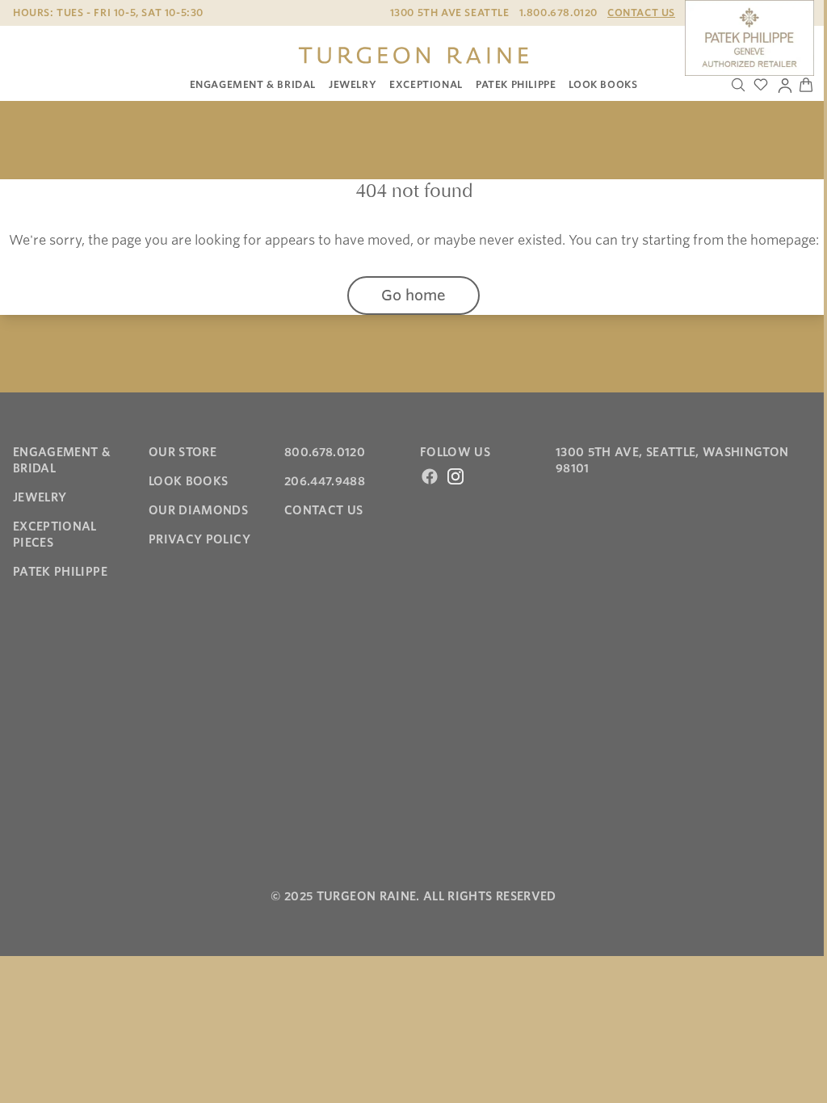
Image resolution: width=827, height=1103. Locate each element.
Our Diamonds (198, 510)
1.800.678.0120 (558, 12)
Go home (413, 295)
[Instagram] (455, 476)
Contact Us (641, 12)
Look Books (603, 84)
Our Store (182, 452)
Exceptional (426, 84)
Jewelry (352, 84)
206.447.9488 (324, 481)
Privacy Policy (199, 539)
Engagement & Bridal (253, 84)
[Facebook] (429, 476)
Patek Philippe (516, 84)
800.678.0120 (324, 452)
